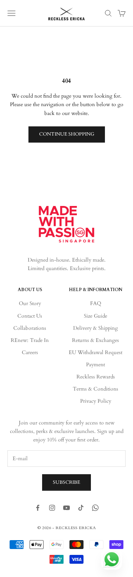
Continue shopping (66, 134)
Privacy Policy (95, 401)
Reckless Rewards (95, 376)
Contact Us (29, 315)
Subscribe (66, 482)
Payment (95, 364)
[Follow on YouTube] (66, 507)
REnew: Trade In (30, 340)
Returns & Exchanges (95, 340)
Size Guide (95, 315)
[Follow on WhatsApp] (95, 507)
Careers (30, 352)
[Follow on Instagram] (52, 507)
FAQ (95, 303)
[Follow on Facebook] (37, 507)
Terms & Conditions (95, 388)
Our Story (30, 303)
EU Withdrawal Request (95, 352)
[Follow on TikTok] (81, 507)
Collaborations (29, 328)
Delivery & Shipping (95, 328)
